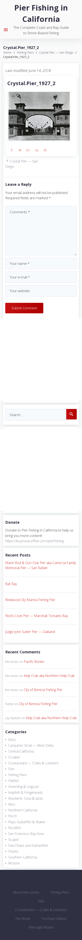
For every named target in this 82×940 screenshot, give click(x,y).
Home (7, 52)
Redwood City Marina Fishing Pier (30, 599)
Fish (11, 769)
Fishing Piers (25, 52)
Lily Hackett (13, 718)
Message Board (41, 927)
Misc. (12, 804)
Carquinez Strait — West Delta (30, 745)
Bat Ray (11, 583)
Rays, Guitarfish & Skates (26, 822)
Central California (21, 751)
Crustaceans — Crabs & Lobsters (33, 763)
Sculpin (13, 839)
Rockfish (14, 827)
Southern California (22, 857)
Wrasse (14, 863)
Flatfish (13, 780)
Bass (12, 739)
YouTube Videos (54, 918)
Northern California (22, 810)
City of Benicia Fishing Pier (43, 689)
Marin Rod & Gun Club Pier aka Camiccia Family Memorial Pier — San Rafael (40, 565)
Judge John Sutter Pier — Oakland (30, 631)
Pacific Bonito (34, 661)
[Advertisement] (41, 360)
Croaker (14, 757)
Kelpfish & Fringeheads (25, 792)
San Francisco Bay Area (26, 833)
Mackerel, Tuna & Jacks (25, 798)
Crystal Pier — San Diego (56, 52)
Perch (12, 816)
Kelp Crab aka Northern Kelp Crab (49, 675)
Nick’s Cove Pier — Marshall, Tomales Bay (36, 615)
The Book (22, 918)
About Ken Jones (26, 892)
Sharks (13, 851)
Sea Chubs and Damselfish (28, 845)
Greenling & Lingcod (23, 786)
